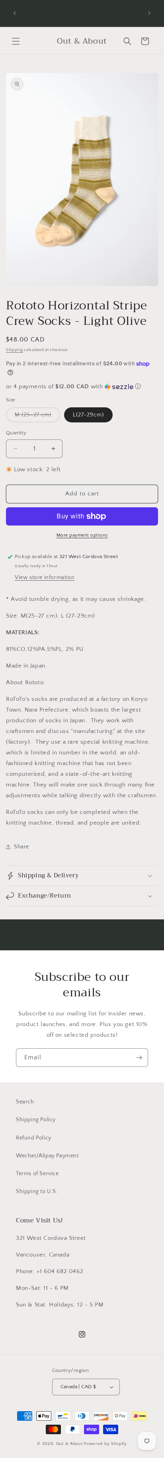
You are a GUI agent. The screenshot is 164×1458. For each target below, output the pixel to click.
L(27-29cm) (88, 415)
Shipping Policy (36, 1120)
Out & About (69, 1443)
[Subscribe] (139, 1057)
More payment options (82, 535)
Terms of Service (37, 1173)
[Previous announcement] (14, 13)
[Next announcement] (149, 13)
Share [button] (21, 847)
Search (25, 1102)
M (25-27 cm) (37, 416)
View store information (44, 577)
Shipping (14, 350)
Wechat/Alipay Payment (47, 1156)
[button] (16, 41)
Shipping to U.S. (37, 1191)
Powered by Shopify (105, 1443)
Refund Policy (33, 1138)
